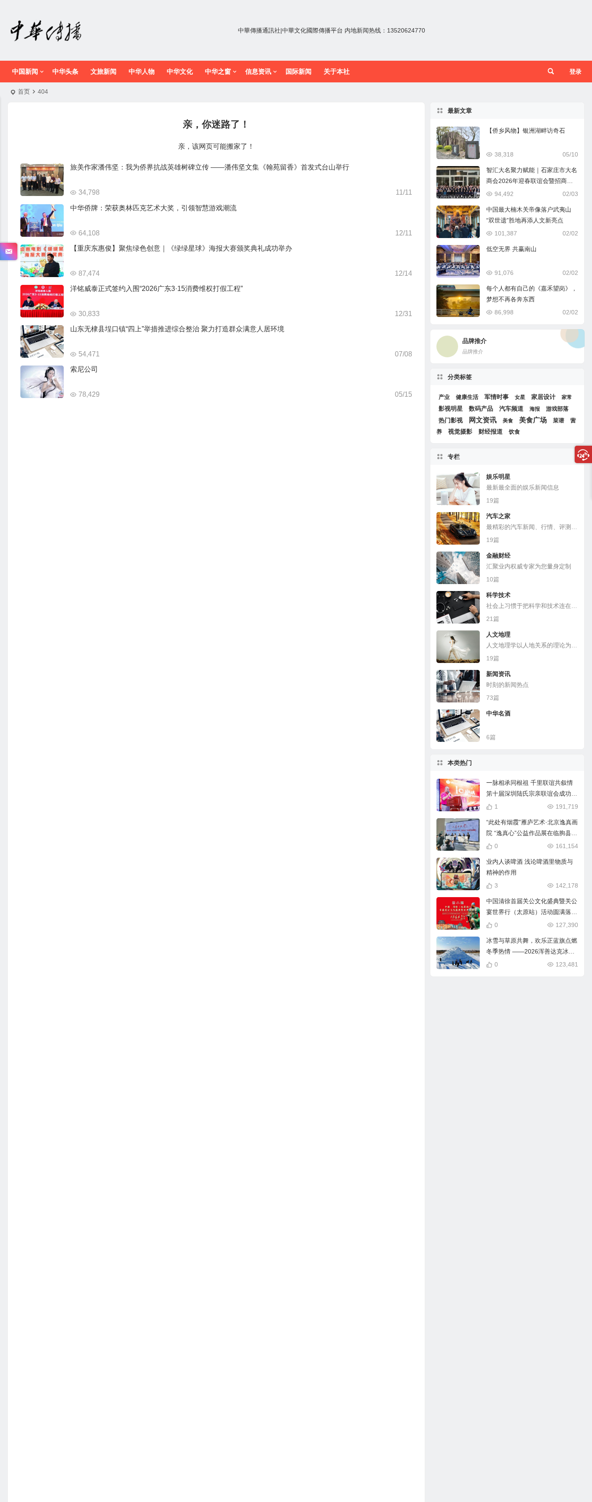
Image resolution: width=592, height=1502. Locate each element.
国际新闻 (299, 71)
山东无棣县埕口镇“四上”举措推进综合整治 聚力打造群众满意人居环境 (177, 329)
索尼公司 (84, 369)
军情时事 (497, 396)
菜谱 (558, 420)
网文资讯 (483, 420)
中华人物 (142, 71)
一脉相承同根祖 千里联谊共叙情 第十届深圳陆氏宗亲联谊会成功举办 (531, 793)
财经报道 (490, 431)
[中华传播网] (46, 30)
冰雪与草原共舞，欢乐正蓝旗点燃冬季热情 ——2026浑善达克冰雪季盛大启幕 (531, 951)
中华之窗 (218, 71)
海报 (535, 409)
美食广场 (533, 420)
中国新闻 (25, 71)
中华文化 (180, 71)
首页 (24, 91)
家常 (567, 397)
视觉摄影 (460, 431)
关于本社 (337, 71)
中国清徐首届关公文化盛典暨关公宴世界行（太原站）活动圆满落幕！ (531, 912)
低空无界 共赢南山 (511, 248)
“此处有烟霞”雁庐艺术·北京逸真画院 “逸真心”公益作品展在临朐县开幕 (532, 833)
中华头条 (65, 71)
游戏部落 (557, 408)
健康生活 (467, 397)
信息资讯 (258, 71)
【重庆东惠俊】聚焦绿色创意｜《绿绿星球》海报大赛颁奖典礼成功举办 (181, 248)
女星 (520, 397)
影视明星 (451, 408)
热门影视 (451, 420)
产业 (444, 397)
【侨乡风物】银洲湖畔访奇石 (525, 130)
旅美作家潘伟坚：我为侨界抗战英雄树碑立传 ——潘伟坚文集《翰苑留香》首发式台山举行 (209, 167)
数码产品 (481, 408)
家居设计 (543, 396)
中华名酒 (498, 713)
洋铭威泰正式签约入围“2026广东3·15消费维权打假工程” (156, 288)
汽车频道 (511, 408)
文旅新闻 (104, 71)
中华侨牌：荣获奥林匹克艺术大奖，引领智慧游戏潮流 (153, 208)
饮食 (514, 431)
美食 (508, 421)
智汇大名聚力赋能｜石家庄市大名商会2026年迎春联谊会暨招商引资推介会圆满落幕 (531, 181)
